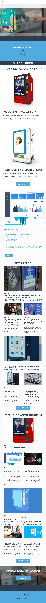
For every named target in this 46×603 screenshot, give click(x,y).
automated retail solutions (10, 175)
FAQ (5, 445)
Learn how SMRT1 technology (23, 246)
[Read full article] (23, 284)
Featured (6, 317)
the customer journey (28, 175)
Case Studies (7, 293)
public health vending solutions (20, 117)
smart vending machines (32, 245)
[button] (43, 2)
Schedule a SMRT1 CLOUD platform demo (26, 247)
